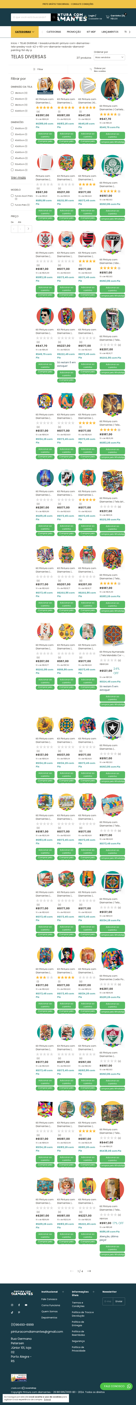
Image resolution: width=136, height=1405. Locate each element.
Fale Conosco (49, 1299)
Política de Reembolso (78, 1333)
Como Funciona (50, 1305)
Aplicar (28, 228)
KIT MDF (91, 31)
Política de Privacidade (78, 1349)
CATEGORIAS (54, 31)
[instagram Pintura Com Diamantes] (12, 1305)
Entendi (47, 1399)
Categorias (23, 31)
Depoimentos (49, 1317)
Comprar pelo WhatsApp (45, 142)
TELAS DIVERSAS (28, 43)
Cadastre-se (95, 18)
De (12, 222)
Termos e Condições (78, 1304)
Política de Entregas (78, 1323)
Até (19, 222)
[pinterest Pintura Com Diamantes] (19, 1312)
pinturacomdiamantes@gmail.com (37, 1332)
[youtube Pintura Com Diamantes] (26, 1305)
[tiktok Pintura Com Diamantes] (12, 1312)
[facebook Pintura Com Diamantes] (19, 1305)
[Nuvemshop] (24, 1388)
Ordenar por (101, 52)
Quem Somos (49, 1311)
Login (92, 15)
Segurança (78, 1341)
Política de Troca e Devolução (83, 1314)
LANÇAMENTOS (110, 31)
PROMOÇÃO (74, 31)
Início (14, 43)
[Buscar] (54, 17)
